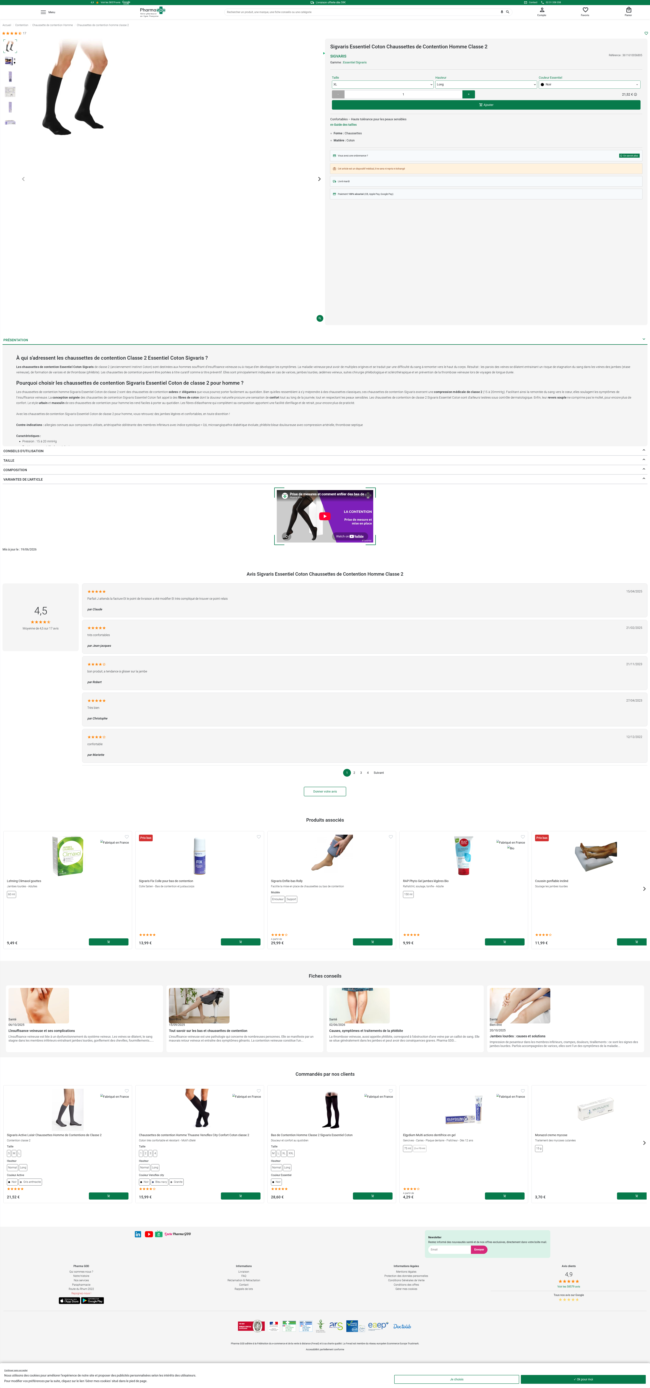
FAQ (243, 1276)
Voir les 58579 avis (110, 2)
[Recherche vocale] (502, 13)
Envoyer (479, 1249)
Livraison (243, 1271)
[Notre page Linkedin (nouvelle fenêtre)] (138, 1234)
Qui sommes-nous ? (81, 1271)
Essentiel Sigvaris (355, 62)
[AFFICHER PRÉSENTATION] (643, 339)
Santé (12, 1019)
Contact (533, 2)
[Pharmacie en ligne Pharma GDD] (152, 12)
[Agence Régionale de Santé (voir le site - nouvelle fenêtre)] (336, 1326)
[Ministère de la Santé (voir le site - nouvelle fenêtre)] (273, 1326)
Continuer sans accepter (16, 1370)
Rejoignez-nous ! (81, 1293)
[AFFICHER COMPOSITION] (643, 469)
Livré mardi (344, 181)
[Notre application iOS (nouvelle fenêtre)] (69, 1300)
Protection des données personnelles (406, 1276)
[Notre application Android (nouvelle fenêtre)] (92, 1300)
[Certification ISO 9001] (251, 1326)
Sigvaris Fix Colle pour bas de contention (166, 881)
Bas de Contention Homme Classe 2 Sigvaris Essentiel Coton (312, 1135)
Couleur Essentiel (550, 77)
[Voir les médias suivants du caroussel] (319, 179)
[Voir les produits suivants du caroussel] (644, 888)
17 (24, 33)
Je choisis (456, 1379)
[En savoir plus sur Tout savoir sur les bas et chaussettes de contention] (245, 1002)
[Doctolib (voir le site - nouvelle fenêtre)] (402, 1326)
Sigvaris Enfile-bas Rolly (287, 881)
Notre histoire (81, 1276)
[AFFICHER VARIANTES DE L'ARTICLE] (643, 479)
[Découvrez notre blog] (178, 1234)
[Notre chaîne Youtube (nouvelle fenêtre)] (149, 1234)
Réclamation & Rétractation (244, 1280)
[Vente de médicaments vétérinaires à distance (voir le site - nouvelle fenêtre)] (305, 1326)
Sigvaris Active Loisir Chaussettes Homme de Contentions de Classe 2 (54, 1135)
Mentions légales (406, 1271)
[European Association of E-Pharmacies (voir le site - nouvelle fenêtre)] (378, 1326)
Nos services (81, 1280)
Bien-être (175, 1019)
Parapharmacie (81, 1284)
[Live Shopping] (159, 1234)
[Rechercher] (508, 12)
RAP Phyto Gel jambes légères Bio (426, 881)
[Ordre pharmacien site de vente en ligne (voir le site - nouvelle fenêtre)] (289, 1326)
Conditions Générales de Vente (406, 1280)
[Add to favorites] (127, 837)
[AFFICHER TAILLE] (643, 460)
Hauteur (440, 77)
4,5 (40, 611)
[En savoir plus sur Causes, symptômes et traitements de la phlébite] (405, 1002)
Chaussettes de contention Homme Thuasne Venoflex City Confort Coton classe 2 (194, 1135)
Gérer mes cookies (406, 1289)
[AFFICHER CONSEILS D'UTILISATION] (643, 450)
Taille (335, 77)
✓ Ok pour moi (583, 1379)
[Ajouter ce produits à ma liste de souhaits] (646, 33)
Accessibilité (312, 1349)
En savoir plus (630, 155)
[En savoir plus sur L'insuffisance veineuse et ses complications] (84, 1002)
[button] (43, 12)
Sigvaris (338, 56)
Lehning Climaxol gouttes (24, 881)
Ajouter (488, 105)
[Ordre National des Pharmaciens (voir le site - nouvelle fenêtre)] (321, 1326)
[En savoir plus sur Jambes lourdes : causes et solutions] (566, 1002)
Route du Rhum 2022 (81, 1289)
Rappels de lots (244, 1289)
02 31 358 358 (553, 2)
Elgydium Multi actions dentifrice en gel (429, 1135)
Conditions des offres (406, 1284)
